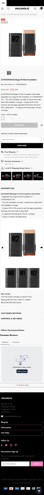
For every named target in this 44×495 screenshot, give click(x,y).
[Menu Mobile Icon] (2, 8)
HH (3, 3)
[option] (22, 42)
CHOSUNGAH (21, 84)
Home (3, 14)
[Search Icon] (10, 9)
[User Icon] (35, 8)
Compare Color (35, 63)
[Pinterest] (16, 445)
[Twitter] (6, 445)
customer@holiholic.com (12, 416)
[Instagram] (11, 445)
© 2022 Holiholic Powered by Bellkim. (15, 480)
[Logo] (22, 8)
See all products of (8, 84)
